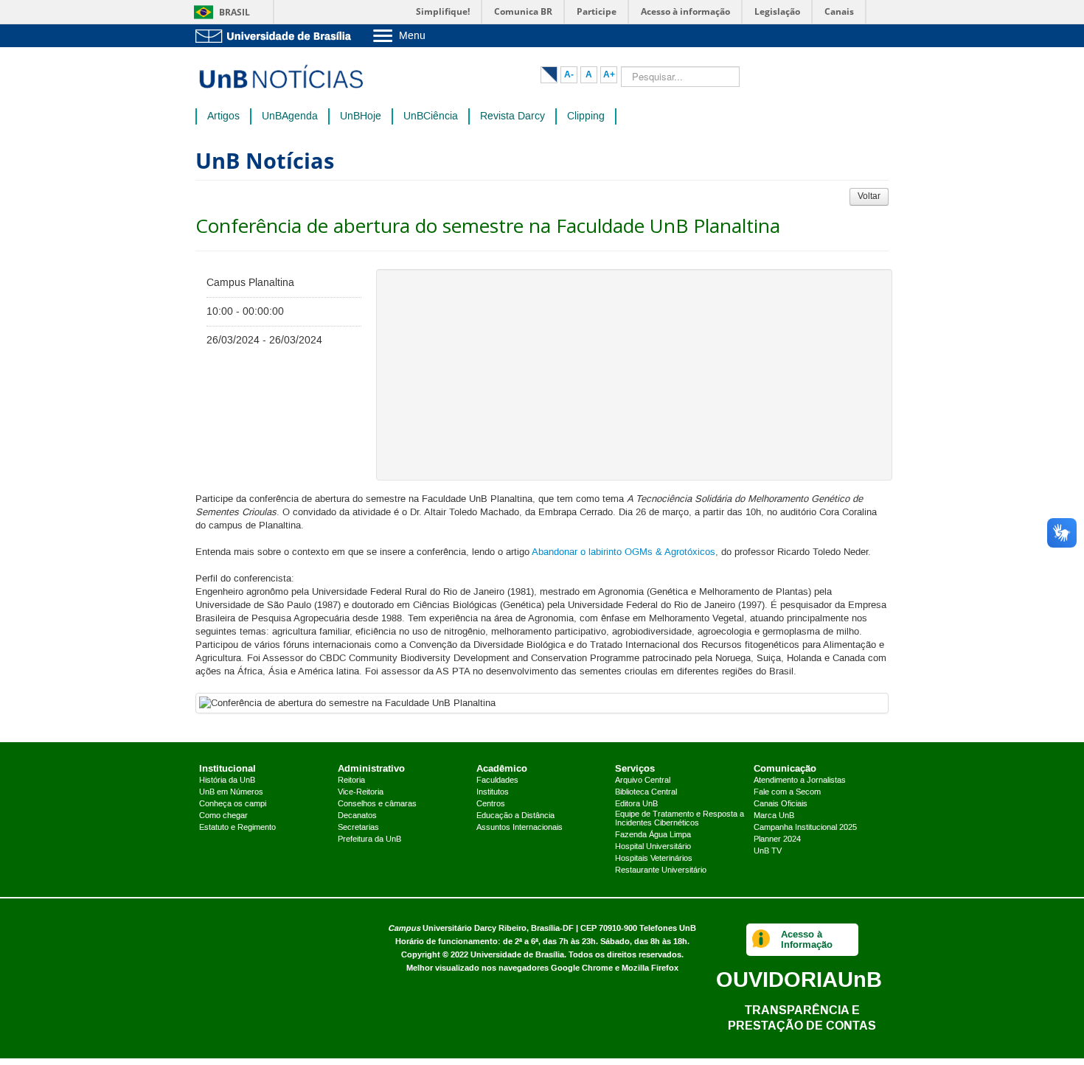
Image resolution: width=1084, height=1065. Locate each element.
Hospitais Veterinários (653, 858)
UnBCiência (430, 116)
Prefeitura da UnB (369, 839)
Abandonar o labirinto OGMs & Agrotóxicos (623, 552)
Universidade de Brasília (517, 954)
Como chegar (223, 815)
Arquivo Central (642, 780)
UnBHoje (360, 116)
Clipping (586, 116)
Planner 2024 (777, 839)
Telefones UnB (667, 928)
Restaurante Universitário (660, 870)
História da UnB (227, 780)
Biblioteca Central (646, 792)
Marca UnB (774, 815)
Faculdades (497, 780)
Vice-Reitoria (360, 792)
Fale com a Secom (787, 792)
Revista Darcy (512, 116)
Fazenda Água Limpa (653, 835)
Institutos (492, 792)
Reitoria (351, 780)
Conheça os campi (232, 804)
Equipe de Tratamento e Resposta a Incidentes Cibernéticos (679, 819)
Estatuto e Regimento (237, 827)
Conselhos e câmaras (377, 804)
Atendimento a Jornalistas (800, 780)
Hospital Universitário (653, 846)
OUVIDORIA (799, 979)
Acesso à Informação (807, 939)
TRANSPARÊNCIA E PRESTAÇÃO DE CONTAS (802, 1017)
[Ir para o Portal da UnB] (276, 36)
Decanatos (357, 815)
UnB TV (768, 851)
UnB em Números (231, 792)
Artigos (223, 116)
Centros (490, 804)
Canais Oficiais (780, 804)
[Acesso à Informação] (761, 939)
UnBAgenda (290, 116)
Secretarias (358, 827)
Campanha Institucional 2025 (805, 827)
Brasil (234, 12)
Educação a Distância (515, 815)
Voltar (869, 196)
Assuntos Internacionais (519, 827)
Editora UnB (636, 804)
